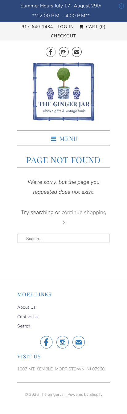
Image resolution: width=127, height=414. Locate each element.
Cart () (94, 26)
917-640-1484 (37, 26)
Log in (66, 26)
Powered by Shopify (85, 394)
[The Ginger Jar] (63, 93)
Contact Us (28, 317)
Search (23, 326)
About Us (26, 307)
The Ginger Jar (53, 394)
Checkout (63, 36)
